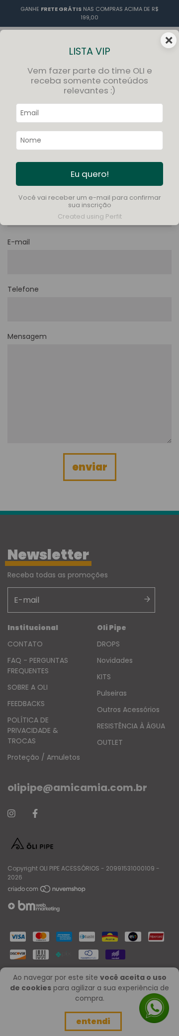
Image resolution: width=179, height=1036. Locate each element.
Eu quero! (90, 174)
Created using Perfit (90, 216)
